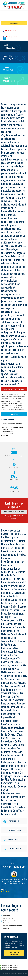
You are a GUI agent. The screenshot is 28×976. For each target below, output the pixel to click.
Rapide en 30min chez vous (11, 46)
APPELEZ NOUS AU (14, 389)
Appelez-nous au (14, 512)
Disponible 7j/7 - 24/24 (8, 57)
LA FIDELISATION (11, 937)
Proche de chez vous (8, 68)
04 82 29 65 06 (14, 6)
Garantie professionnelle (9, 79)
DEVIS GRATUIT (14, 23)
